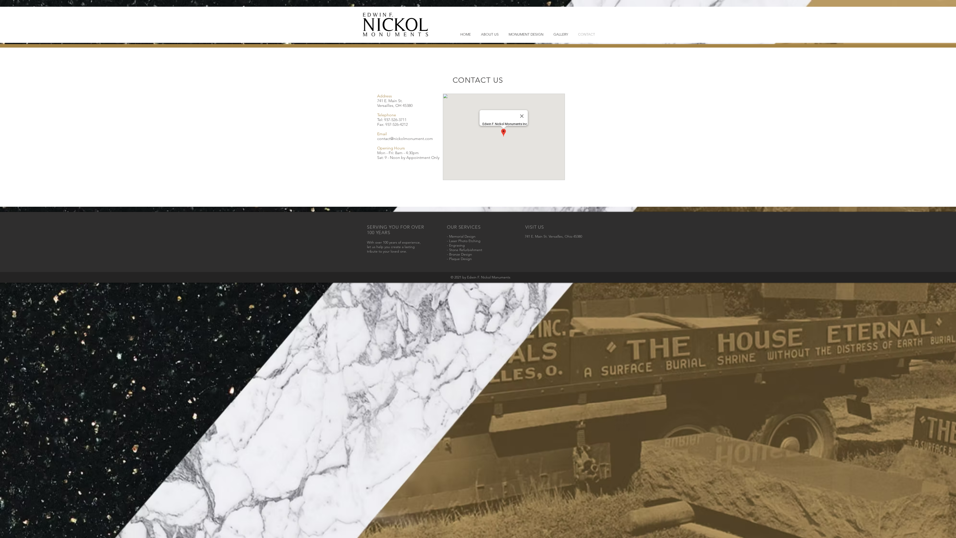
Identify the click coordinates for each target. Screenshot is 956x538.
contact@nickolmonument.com (405, 138)
